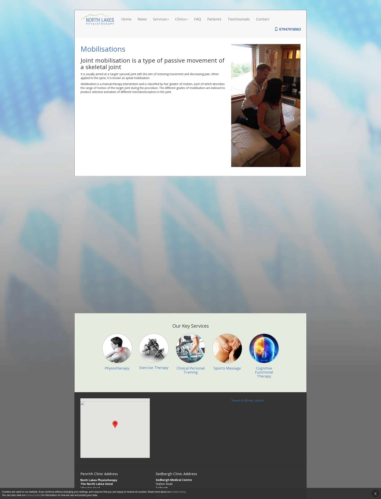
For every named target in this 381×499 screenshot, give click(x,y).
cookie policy (178, 491)
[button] (115, 424)
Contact (262, 19)
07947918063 (289, 29)
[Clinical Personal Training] (191, 332)
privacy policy (33, 495)
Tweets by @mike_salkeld (247, 400)
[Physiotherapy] (117, 332)
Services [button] (160, 19)
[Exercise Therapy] (154, 332)
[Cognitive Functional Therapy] (264, 332)
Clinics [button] (180, 19)
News (142, 19)
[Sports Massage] (227, 332)
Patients (214, 19)
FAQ (197, 19)
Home (126, 19)
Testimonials (239, 19)
